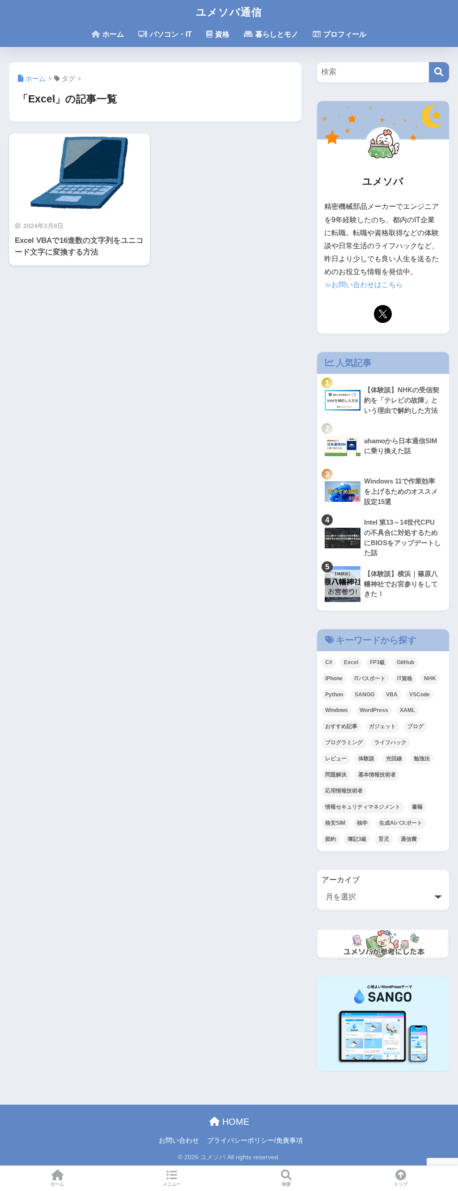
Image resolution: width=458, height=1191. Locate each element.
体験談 (366, 758)
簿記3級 (357, 839)
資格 (221, 34)
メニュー (172, 1184)
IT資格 (404, 678)
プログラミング (344, 742)
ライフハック (390, 742)
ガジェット (382, 726)
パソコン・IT (170, 34)
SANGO (364, 694)
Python (334, 694)
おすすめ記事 (341, 726)
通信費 (409, 839)
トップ (400, 1184)
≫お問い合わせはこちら (363, 284)
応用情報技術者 (344, 791)
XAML (407, 710)
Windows (336, 710)
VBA (392, 694)
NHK (430, 678)
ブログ (415, 726)
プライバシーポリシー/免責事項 (255, 1140)
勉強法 (422, 758)
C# (328, 662)
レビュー (336, 758)
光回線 (394, 758)
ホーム (112, 34)
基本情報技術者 (377, 774)
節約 (330, 839)
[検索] (439, 72)
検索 (286, 1184)
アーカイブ (341, 880)
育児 (383, 839)
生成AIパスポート (400, 823)
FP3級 (377, 662)
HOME (234, 1122)
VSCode (419, 694)
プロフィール (344, 34)
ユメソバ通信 (229, 12)
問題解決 (336, 774)
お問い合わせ (179, 1140)
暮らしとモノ (276, 34)
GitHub (405, 662)
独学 (362, 823)
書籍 (417, 807)
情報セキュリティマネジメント (362, 807)
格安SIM (335, 823)
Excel (351, 662)
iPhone (334, 678)
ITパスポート (370, 678)
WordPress (374, 710)
